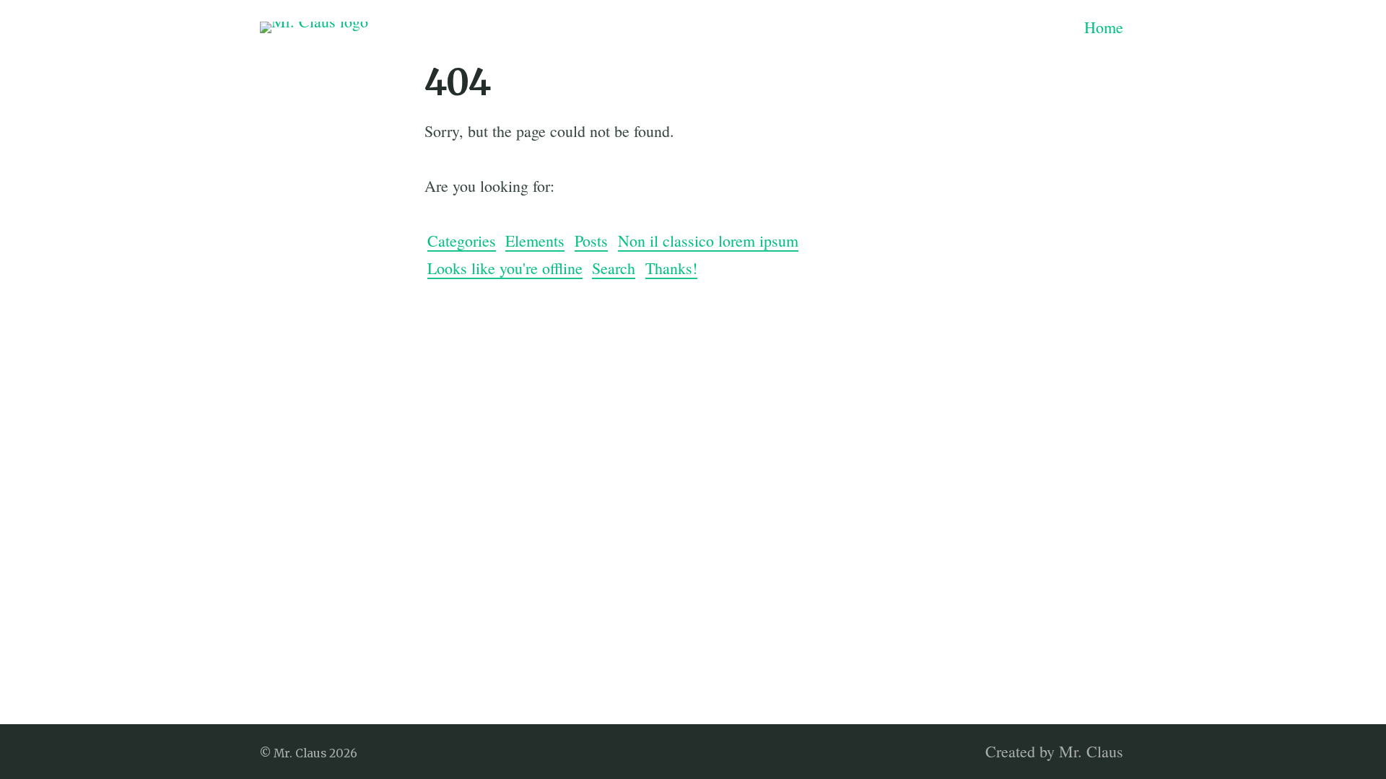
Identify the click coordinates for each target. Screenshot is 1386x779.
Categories (461, 240)
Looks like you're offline (505, 268)
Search (613, 268)
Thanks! (671, 268)
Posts (591, 240)
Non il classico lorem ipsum (708, 240)
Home (1103, 27)
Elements (535, 240)
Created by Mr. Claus (1054, 751)
